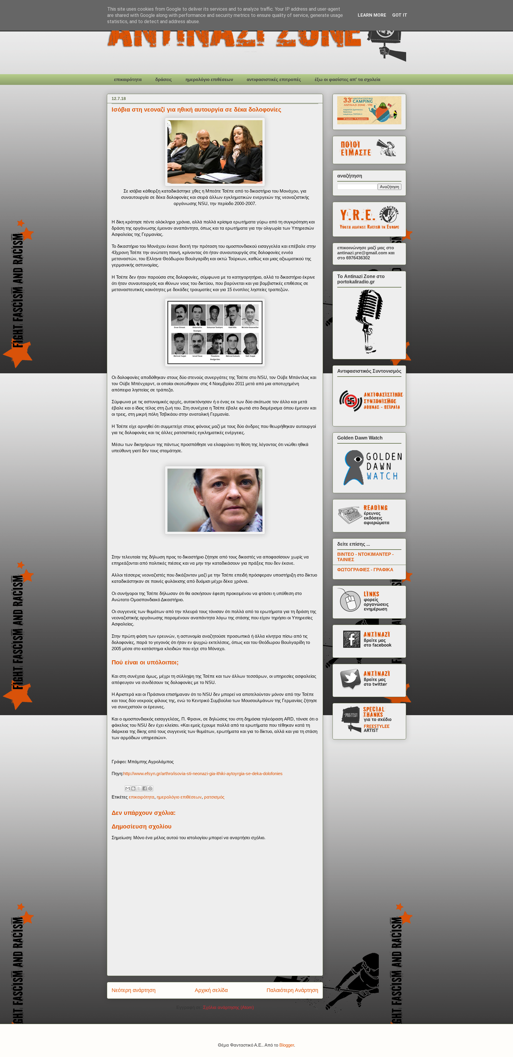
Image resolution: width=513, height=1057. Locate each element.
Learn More (372, 15)
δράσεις (163, 79)
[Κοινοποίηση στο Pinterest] (150, 788)
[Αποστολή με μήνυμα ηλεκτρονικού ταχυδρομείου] (128, 788)
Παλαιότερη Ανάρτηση (292, 990)
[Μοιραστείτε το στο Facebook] (145, 788)
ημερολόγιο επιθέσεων (209, 79)
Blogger (286, 1045)
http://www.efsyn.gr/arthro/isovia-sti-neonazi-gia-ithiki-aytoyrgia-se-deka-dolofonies (203, 773)
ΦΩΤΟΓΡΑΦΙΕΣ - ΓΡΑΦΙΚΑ (365, 569)
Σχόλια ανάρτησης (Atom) (228, 1007)
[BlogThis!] (133, 788)
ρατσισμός (214, 796)
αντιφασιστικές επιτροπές (274, 79)
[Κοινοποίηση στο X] (139, 788)
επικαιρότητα (128, 79)
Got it (399, 15)
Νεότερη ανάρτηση (134, 990)
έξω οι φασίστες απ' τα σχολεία (347, 79)
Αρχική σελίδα (211, 990)
